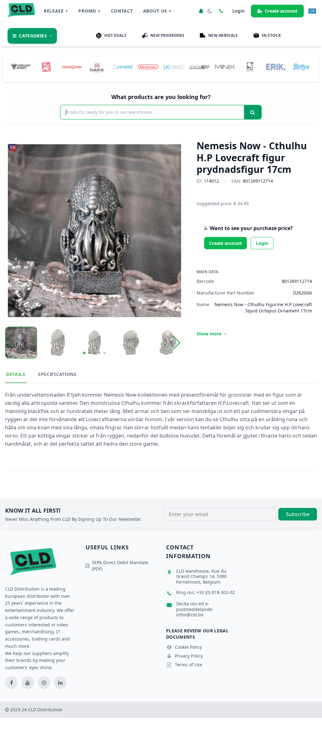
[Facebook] (11, 682)
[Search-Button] (252, 112)
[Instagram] (44, 682)
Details (15, 374)
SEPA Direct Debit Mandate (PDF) (120, 565)
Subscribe (297, 514)
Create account (281, 11)
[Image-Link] (21, 67)
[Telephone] (221, 11)
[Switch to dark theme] (210, 11)
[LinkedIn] (60, 682)
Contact (122, 11)
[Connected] (201, 11)
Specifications (57, 374)
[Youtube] (27, 682)
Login (262, 243)
